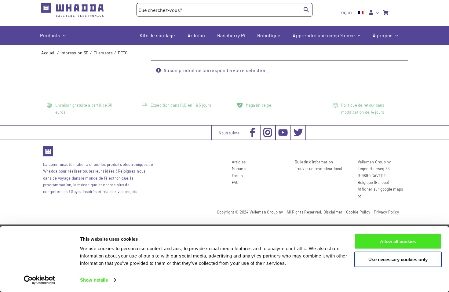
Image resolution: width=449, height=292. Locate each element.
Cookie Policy (358, 212)
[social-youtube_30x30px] (283, 131)
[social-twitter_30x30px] (298, 130)
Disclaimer (332, 212)
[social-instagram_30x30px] (267, 130)
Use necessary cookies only (398, 259)
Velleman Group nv (266, 212)
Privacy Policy (386, 212)
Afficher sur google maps (380, 189)
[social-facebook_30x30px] (252, 130)
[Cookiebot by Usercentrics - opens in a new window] (39, 280)
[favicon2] (48, 148)
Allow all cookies (398, 241)
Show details (94, 280)
